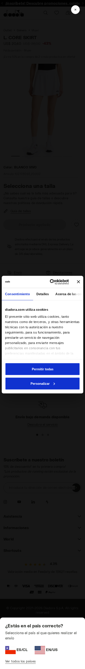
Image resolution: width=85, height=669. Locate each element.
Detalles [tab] (42, 294)
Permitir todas (42, 369)
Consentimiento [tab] (17, 294)
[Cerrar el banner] (78, 281)
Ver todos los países (20, 661)
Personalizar (40, 383)
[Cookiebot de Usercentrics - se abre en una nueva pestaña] (51, 282)
